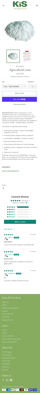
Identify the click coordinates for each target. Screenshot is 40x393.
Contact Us (5, 367)
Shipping (13, 76)
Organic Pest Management (10, 308)
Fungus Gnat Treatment (9, 342)
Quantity (31, 82)
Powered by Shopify (18, 386)
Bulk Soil (4, 311)
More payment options (19, 104)
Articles (4, 333)
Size (3, 82)
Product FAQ (6, 361)
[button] (11, 207)
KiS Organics (9, 386)
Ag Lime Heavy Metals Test (10, 171)
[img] (8, 234)
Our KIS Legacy (7, 352)
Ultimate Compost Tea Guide (11, 339)
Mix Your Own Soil (8, 336)
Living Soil (5, 302)
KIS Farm (5, 370)
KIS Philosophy (6, 355)
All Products (6, 317)
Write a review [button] (20, 222)
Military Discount (7, 320)
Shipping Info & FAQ (8, 358)
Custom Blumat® (7, 314)
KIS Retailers (6, 364)
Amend (4, 305)
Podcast (4, 330)
